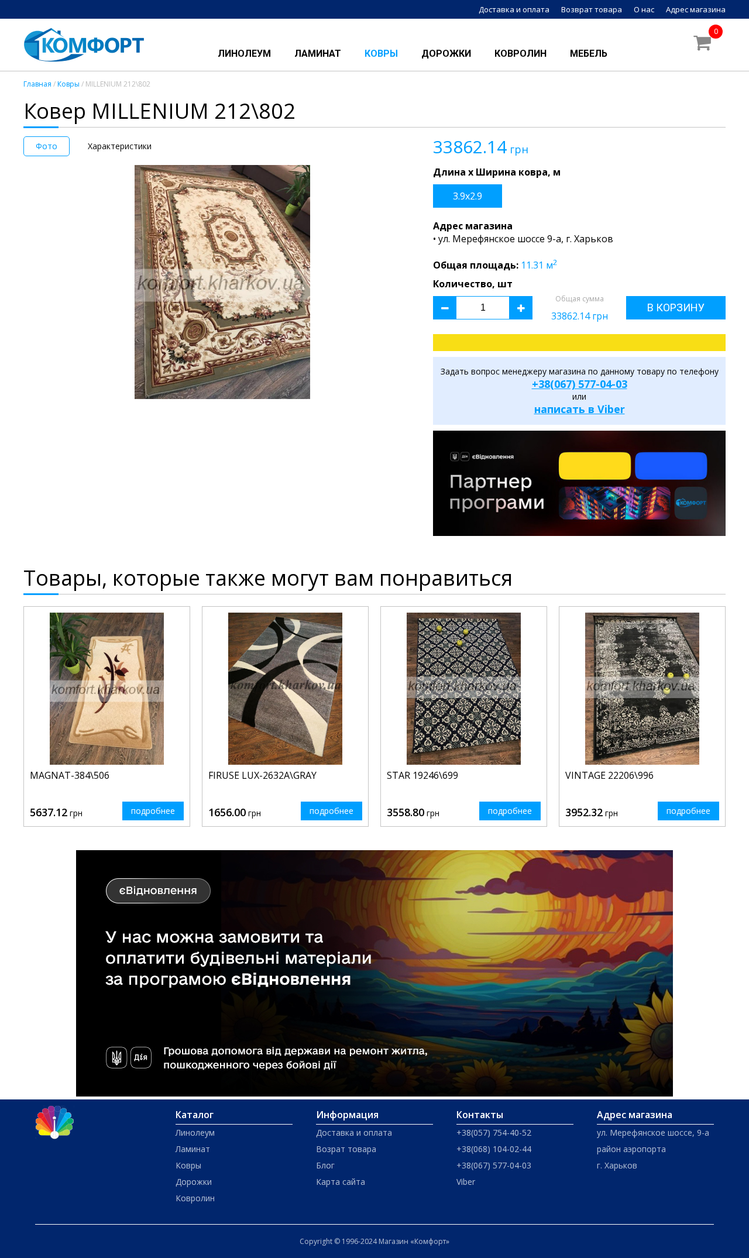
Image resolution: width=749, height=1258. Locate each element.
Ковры (381, 53)
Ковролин (520, 53)
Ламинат (317, 53)
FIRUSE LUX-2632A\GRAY (262, 775)
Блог (325, 1165)
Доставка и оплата (514, 9)
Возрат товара (346, 1148)
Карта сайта (340, 1181)
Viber (465, 1181)
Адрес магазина (696, 9)
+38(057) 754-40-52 (493, 1132)
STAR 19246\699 (422, 775)
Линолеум (244, 53)
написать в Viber (579, 409)
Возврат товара (591, 9)
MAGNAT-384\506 (69, 775)
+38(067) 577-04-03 (579, 384)
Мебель (588, 53)
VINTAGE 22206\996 (609, 775)
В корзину (676, 307)
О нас (644, 9)
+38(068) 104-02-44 (493, 1148)
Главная (37, 84)
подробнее (153, 810)
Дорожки (446, 53)
